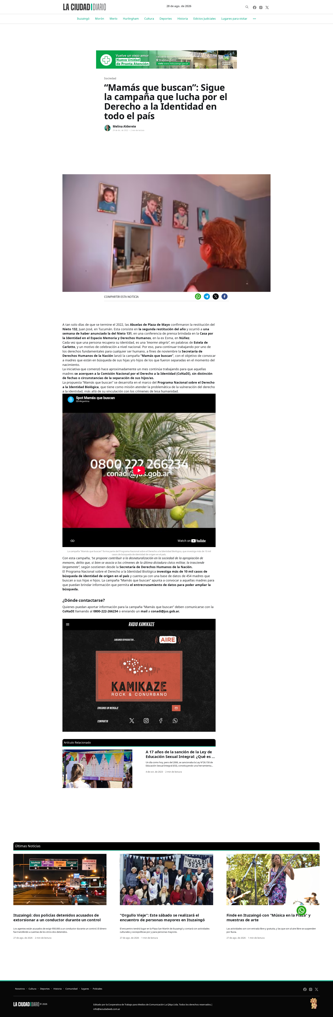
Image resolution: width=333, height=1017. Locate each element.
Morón (99, 18)
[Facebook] (224, 296)
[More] (254, 18)
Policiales (97, 988)
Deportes (166, 18)
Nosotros (20, 988)
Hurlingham (131, 18)
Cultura (149, 18)
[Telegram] (207, 296)
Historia (182, 18)
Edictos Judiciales (204, 18)
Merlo (113, 18)
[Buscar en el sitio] (247, 7)
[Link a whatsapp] (301, 909)
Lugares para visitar (234, 18)
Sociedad (110, 78)
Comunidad (71, 988)
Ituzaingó (83, 18)
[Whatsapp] (198, 296)
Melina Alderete (124, 126)
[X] (216, 296)
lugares (85, 988)
